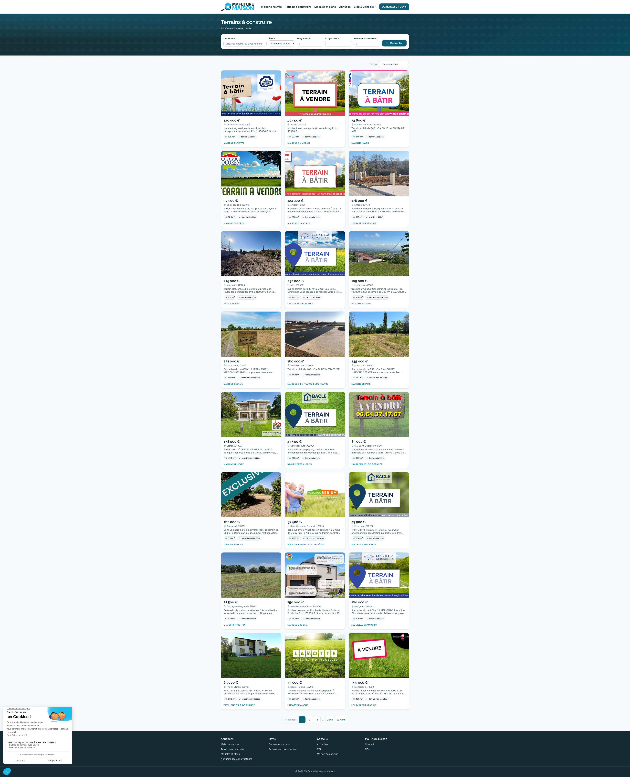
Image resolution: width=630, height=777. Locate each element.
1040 (330, 719)
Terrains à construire (298, 6)
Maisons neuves (271, 6)
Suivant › (341, 719)
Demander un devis (394, 6)
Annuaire (345, 6)
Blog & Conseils (364, 6)
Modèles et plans (325, 6)
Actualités (322, 744)
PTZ (319, 749)
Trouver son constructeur (283, 749)
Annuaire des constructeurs (236, 758)
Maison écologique (327, 754)
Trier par (373, 64)
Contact (369, 744)
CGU (367, 749)
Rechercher (396, 43)
